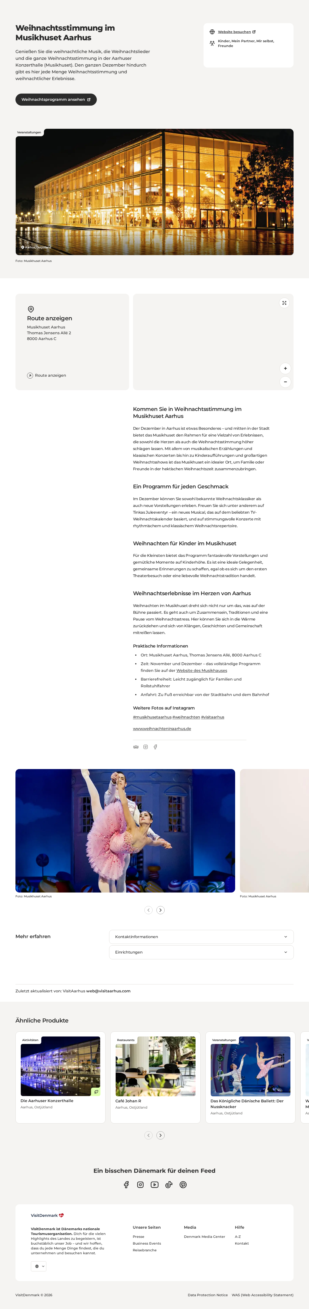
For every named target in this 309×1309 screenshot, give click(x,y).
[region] (213, 342)
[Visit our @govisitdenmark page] (169, 1184)
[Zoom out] (285, 382)
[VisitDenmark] (47, 1215)
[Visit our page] (140, 1184)
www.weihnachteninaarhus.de (162, 728)
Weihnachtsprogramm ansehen (53, 99)
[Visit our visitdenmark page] (154, 1184)
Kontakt (242, 1243)
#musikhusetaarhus (152, 717)
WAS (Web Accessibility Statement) (263, 1295)
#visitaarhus (212, 717)
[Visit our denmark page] (126, 1184)
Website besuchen (234, 32)
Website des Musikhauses (201, 670)
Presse (138, 1236)
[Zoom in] (285, 368)
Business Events (147, 1243)
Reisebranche (145, 1250)
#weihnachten (186, 717)
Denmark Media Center (204, 1236)
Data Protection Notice (208, 1295)
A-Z (238, 1236)
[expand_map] (284, 303)
